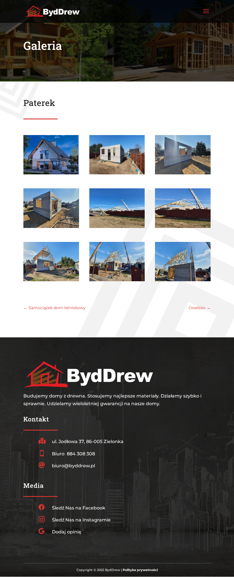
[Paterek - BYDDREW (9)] (183, 281)
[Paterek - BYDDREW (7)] (51, 281)
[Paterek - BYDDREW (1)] (117, 174)
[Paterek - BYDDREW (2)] (51, 174)
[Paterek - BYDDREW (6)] (183, 228)
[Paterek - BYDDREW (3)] (183, 174)
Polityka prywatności (140, 570)
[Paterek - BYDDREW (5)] (117, 228)
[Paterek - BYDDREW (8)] (117, 281)
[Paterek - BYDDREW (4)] (51, 228)
